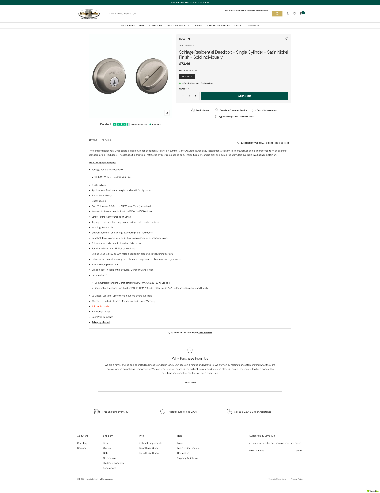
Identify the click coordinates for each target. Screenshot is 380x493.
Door (105, 443)
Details (93, 140)
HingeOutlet (90, 479)
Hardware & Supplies (218, 25)
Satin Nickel (187, 76)
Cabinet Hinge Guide (150, 443)
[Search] (277, 13)
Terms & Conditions (277, 479)
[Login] (287, 13)
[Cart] (301, 13)
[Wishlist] (294, 14)
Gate (141, 25)
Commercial (155, 25)
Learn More (190, 382)
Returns (107, 140)
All (189, 39)
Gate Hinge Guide (149, 453)
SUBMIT (299, 451)
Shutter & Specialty (178, 25)
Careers (81, 448)
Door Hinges (128, 25)
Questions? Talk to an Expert (264, 143)
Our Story (82, 443)
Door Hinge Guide (149, 448)
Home (182, 39)
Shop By (238, 25)
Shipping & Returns (187, 458)
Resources (253, 25)
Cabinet (198, 25)
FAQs (180, 443)
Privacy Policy (297, 479)
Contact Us (183, 453)
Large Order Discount (188, 448)
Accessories (109, 468)
